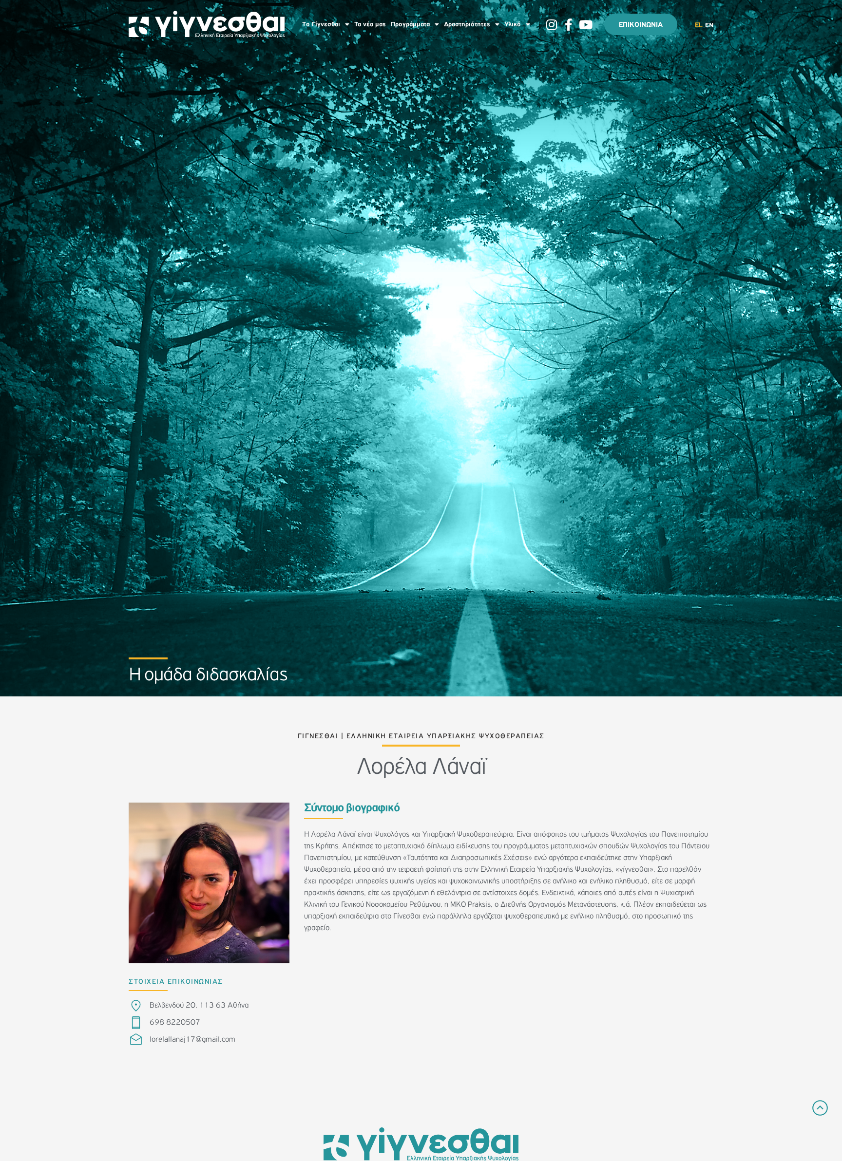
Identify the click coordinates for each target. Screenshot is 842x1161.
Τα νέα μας (370, 24)
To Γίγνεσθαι (321, 24)
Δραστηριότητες (467, 24)
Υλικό (512, 24)
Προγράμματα (410, 24)
